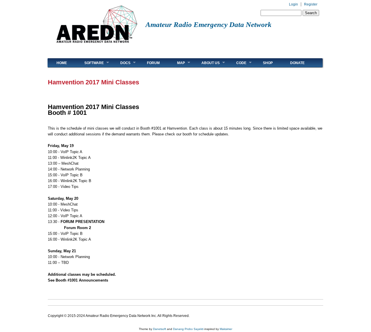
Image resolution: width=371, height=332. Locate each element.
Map (176, 63)
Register (310, 4)
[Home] (96, 45)
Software (90, 63)
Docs (121, 63)
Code (237, 63)
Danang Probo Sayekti (188, 329)
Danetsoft (159, 329)
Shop (268, 63)
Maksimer (226, 329)
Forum (153, 63)
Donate (297, 63)
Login (293, 4)
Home (62, 63)
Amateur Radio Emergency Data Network (209, 24)
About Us (206, 63)
